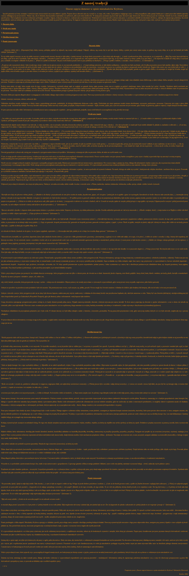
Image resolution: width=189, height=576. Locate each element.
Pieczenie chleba (8, 24)
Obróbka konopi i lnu (10, 37)
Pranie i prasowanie (10, 41)
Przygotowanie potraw (11, 33)
